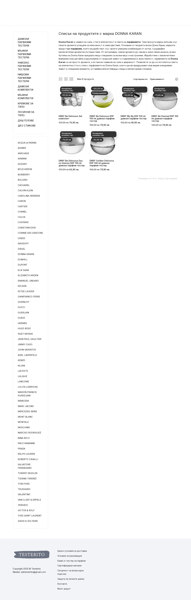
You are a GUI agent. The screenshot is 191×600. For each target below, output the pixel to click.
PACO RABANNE (26, 443)
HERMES (22, 323)
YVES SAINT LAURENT (30, 515)
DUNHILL (23, 259)
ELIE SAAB (23, 270)
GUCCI (21, 307)
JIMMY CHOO (25, 344)
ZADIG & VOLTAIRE (28, 521)
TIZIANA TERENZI (27, 478)
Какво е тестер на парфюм (71, 560)
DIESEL (21, 248)
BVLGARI (22, 179)
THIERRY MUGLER (27, 473)
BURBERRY (24, 174)
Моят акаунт (64, 588)
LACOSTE (23, 370)
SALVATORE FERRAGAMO (25, 466)
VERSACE (23, 505)
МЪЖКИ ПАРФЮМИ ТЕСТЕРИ (24, 54)
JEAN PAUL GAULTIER (29, 339)
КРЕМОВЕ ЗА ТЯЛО (25, 105)
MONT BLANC (25, 416)
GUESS (21, 317)
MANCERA (23, 400)
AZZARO (22, 164)
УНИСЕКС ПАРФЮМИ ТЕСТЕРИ (24, 66)
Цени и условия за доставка (72, 551)
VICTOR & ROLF (26, 510)
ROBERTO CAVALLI (28, 459)
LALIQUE (22, 376)
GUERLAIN (23, 312)
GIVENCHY (23, 302)
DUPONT (22, 264)
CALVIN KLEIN (25, 190)
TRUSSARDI (24, 489)
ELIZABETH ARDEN (28, 275)
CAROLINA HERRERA (29, 195)
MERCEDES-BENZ (27, 411)
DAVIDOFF (23, 243)
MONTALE (23, 422)
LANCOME (23, 381)
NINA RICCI (24, 438)
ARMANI (22, 158)
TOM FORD (24, 483)
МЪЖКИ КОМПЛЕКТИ (25, 96)
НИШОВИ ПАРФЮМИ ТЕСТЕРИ (24, 78)
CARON (22, 201)
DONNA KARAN (26, 254)
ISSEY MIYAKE (25, 333)
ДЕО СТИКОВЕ (27, 125)
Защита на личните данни (70, 579)
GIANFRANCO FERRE (29, 296)
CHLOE (21, 217)
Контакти (62, 584)
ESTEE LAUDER (26, 291)
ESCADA (22, 286)
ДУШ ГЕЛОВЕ (26, 120)
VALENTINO (24, 494)
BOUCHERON (25, 169)
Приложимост (157, 79)
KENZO (21, 360)
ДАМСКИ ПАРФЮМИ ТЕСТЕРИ (24, 42)
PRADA (21, 448)
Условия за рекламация (69, 556)
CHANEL (22, 211)
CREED (21, 238)
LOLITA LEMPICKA (28, 386)
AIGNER (22, 148)
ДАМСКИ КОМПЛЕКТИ (25, 88)
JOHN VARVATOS (27, 349)
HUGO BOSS (24, 328)
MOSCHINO (24, 427)
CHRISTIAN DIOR (27, 227)
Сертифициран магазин (69, 565)
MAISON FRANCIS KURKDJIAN (27, 394)
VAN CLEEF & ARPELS (29, 499)
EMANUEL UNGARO (28, 280)
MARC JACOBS (26, 406)
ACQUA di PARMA (27, 142)
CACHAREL (24, 185)
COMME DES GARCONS (30, 232)
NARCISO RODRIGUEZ (29, 432)
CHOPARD (23, 222)
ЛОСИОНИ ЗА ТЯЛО (26, 113)
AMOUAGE (23, 153)
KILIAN (21, 365)
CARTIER (22, 206)
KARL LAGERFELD (27, 355)
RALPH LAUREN (26, 453)
